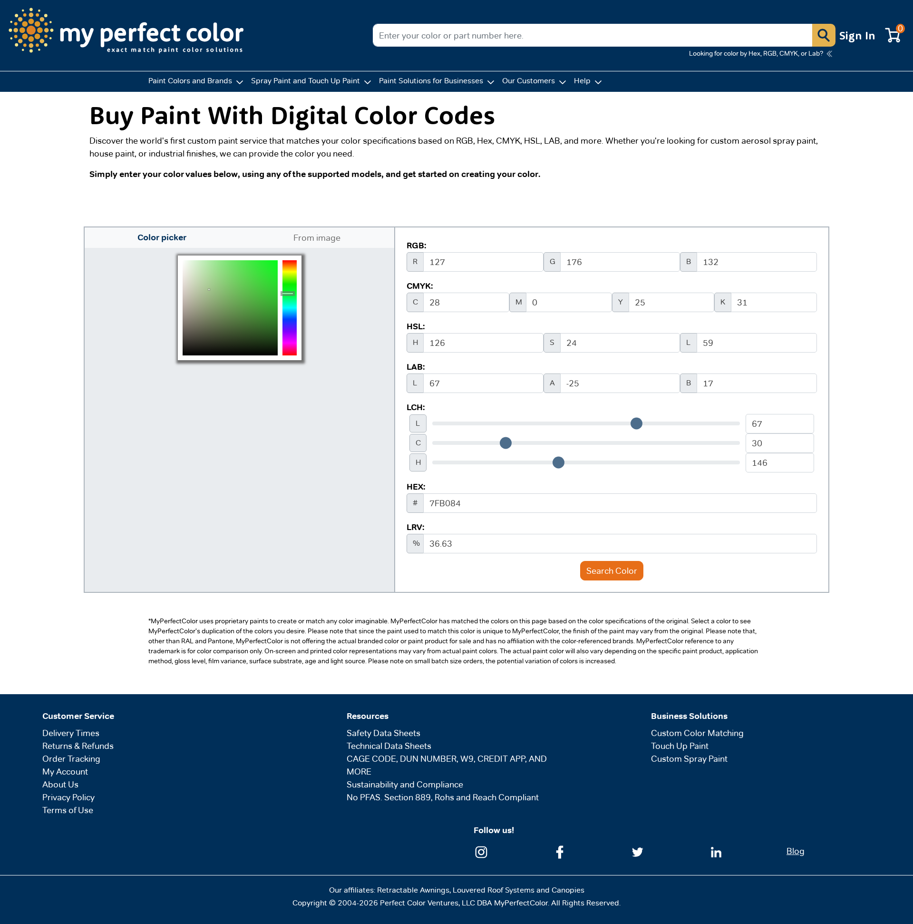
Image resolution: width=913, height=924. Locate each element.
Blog (796, 851)
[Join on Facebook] (559, 851)
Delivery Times (70, 733)
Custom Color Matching (697, 733)
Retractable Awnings (413, 890)
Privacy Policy (68, 797)
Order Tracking (71, 759)
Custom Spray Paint (689, 759)
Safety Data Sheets (383, 733)
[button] (823, 35)
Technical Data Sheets (389, 746)
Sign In (857, 35)
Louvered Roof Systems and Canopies (518, 890)
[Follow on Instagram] (481, 851)
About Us (60, 784)
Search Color (611, 571)
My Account (65, 772)
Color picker (161, 237)
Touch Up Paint (680, 746)
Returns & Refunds (78, 746)
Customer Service (78, 716)
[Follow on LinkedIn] (716, 851)
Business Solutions (689, 716)
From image (316, 238)
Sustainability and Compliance (405, 784)
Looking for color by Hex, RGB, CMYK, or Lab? (756, 53)
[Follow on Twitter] (637, 851)
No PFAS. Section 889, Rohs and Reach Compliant (443, 797)
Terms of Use (67, 810)
